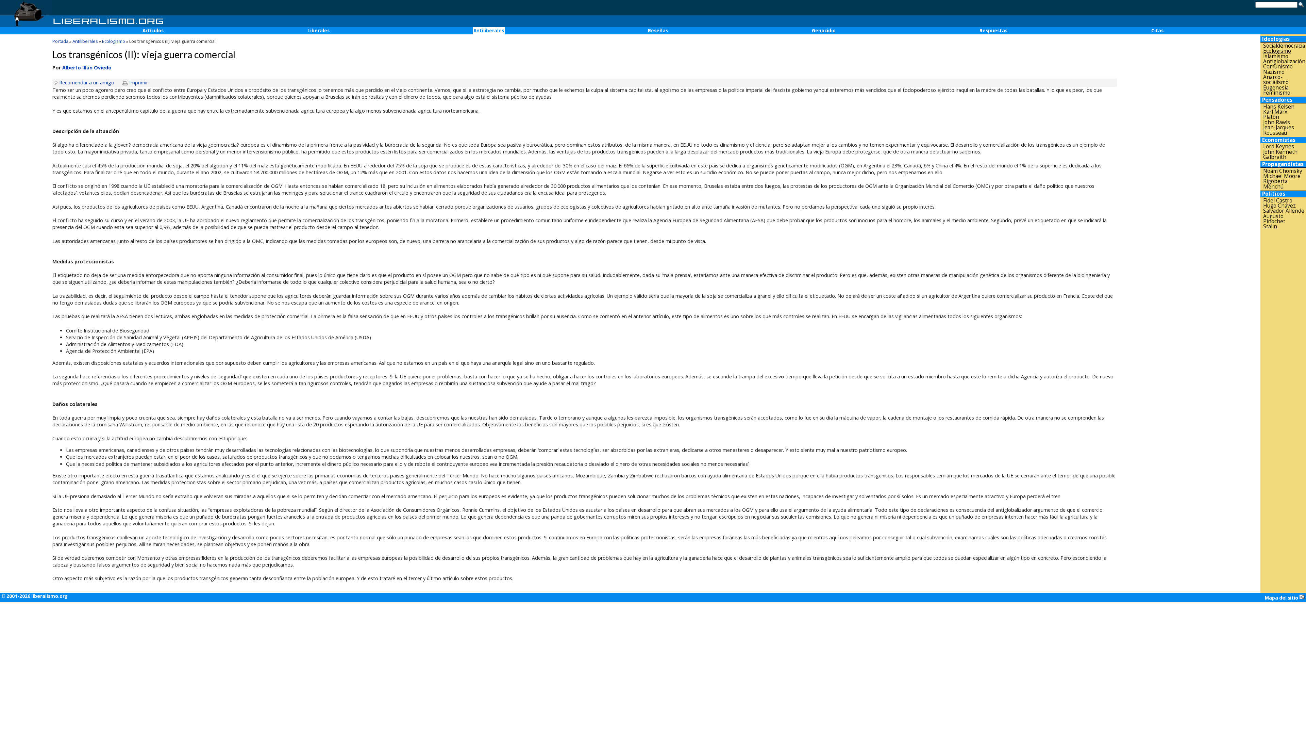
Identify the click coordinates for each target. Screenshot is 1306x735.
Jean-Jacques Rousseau (1278, 130)
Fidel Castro (1277, 200)
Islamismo (1275, 56)
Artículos (153, 31)
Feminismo (1276, 92)
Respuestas (993, 31)
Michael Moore (1282, 176)
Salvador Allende (1283, 210)
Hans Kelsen (1278, 106)
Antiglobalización (1284, 61)
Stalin (1270, 226)
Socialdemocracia (1284, 45)
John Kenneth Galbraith (1280, 154)
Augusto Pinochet (1274, 219)
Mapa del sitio (1282, 598)
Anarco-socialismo (1276, 80)
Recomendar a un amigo (86, 82)
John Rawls (1276, 122)
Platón (1271, 116)
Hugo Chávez (1279, 205)
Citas (1157, 31)
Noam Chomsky (1282, 171)
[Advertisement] (1283, 338)
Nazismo (1274, 72)
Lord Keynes (1278, 146)
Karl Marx (1275, 111)
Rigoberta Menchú (1275, 184)
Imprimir (138, 82)
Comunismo (1278, 66)
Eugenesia (1276, 87)
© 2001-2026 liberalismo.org (34, 596)
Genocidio (824, 31)
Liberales (318, 31)
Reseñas (658, 31)
